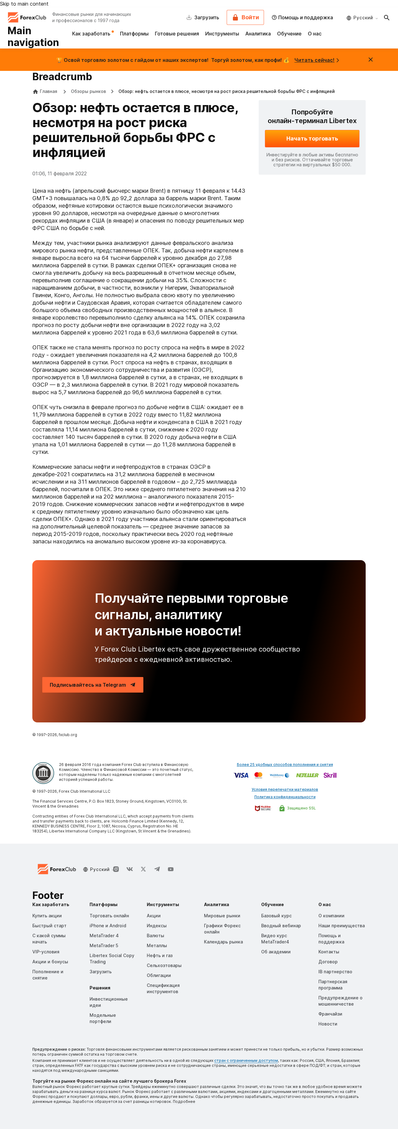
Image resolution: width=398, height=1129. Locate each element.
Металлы (157, 945)
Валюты (155, 935)
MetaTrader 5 (104, 945)
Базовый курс (276, 915)
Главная (48, 91)
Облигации (159, 975)
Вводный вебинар (281, 925)
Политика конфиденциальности (285, 797)
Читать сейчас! (314, 60)
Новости (327, 1023)
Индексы (157, 925)
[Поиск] (387, 17)
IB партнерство (335, 971)
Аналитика (258, 33)
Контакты (328, 951)
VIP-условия (45, 951)
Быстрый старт (49, 925)
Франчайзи (330, 1013)
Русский (363, 17)
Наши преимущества (341, 925)
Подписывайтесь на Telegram (88, 685)
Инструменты (222, 33)
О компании (331, 915)
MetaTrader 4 (104, 935)
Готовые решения (177, 33)
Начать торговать (312, 138)
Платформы (134, 33)
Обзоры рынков (88, 91)
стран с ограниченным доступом (246, 1060)
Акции (154, 915)
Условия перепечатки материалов (285, 789)
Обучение (289, 33)
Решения (100, 987)
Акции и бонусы (50, 961)
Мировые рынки (222, 915)
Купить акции (47, 915)
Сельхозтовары (164, 965)
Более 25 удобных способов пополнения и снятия (285, 764)
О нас (315, 33)
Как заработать (92, 33)
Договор (328, 961)
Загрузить (101, 971)
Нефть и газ (160, 955)
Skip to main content (24, 4)
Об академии (276, 951)
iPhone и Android (108, 925)
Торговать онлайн (109, 915)
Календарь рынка (223, 941)
